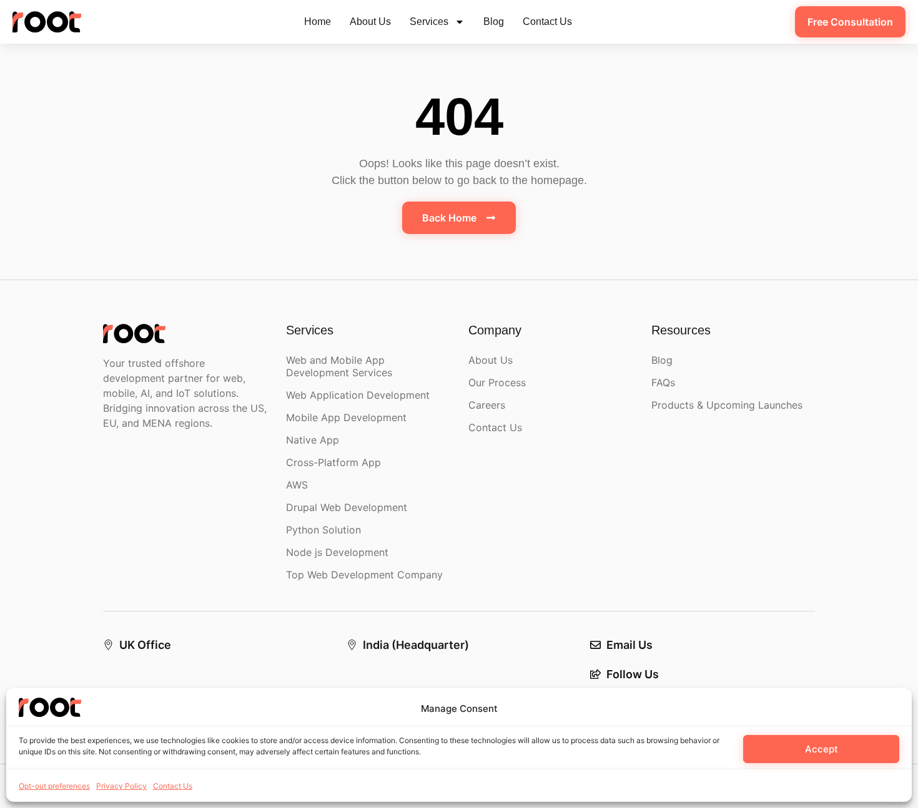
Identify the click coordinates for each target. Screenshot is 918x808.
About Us (370, 21)
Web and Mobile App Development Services (339, 366)
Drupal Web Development (346, 507)
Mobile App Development (346, 417)
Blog (493, 21)
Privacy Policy (121, 786)
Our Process (497, 382)
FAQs (663, 382)
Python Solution (323, 529)
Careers (486, 405)
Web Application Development (358, 395)
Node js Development (337, 552)
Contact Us (172, 786)
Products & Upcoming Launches (726, 405)
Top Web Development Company (364, 574)
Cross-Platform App (333, 462)
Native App (312, 440)
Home (317, 21)
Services (429, 21)
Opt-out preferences (54, 786)
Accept (821, 749)
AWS (297, 485)
